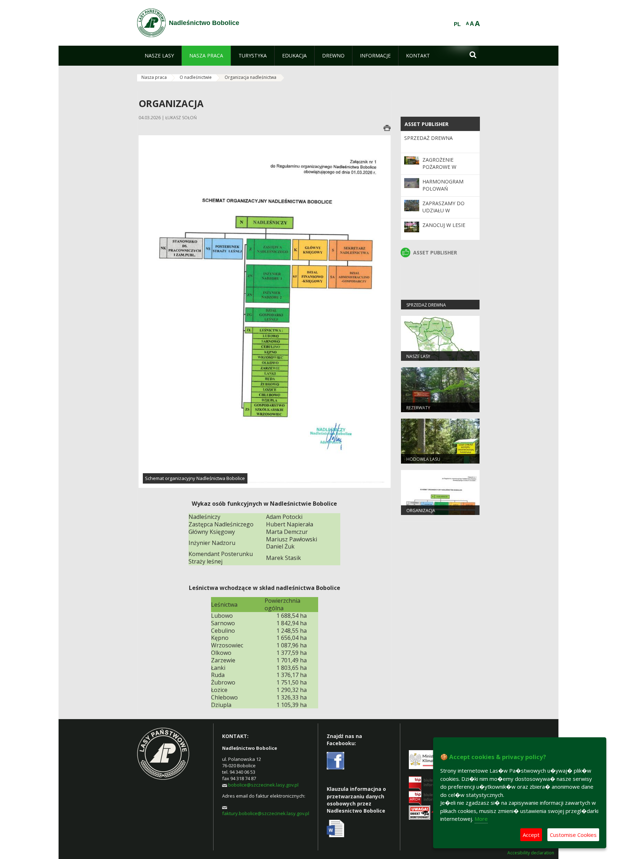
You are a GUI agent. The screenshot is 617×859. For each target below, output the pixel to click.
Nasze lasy (418, 356)
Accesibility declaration (530, 852)
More (481, 818)
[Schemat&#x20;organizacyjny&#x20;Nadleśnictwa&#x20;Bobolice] (264, 311)
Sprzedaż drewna (428, 138)
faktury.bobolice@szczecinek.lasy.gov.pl (265, 813)
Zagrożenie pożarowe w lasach (439, 167)
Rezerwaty (418, 408)
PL (457, 24)
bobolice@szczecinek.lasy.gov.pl (263, 785)
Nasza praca (154, 77)
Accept (531, 834)
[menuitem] (159, 56)
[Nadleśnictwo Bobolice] (151, 23)
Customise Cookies (573, 834)
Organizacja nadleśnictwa (250, 77)
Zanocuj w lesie (443, 225)
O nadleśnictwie (196, 77)
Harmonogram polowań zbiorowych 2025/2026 (442, 192)
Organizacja (420, 510)
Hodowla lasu (423, 459)
